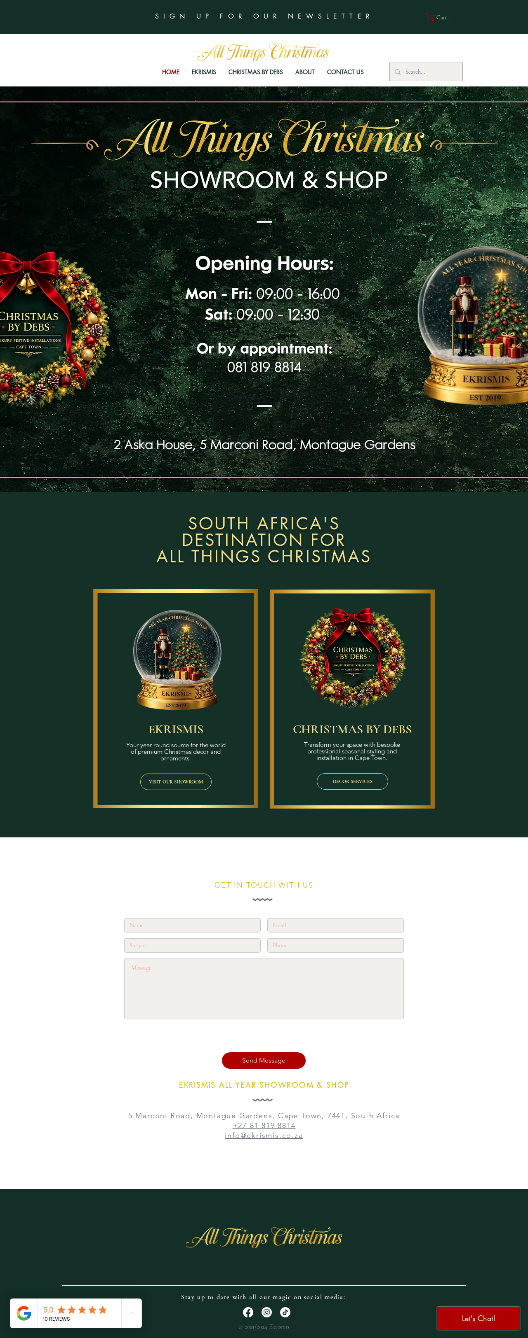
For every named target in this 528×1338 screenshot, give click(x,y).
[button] (441, 17)
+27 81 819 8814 (264, 1125)
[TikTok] (285, 1312)
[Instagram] (267, 1312)
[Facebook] (248, 1312)
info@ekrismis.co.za (264, 1135)
